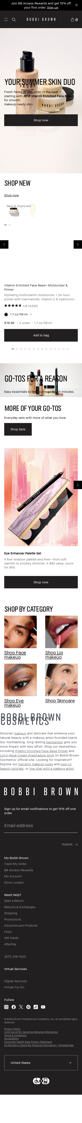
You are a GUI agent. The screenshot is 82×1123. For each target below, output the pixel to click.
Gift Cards (11, 938)
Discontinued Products (21, 925)
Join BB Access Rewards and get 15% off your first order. (41, 5)
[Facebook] (14, 1007)
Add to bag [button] (41, 335)
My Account (13, 876)
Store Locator (14, 882)
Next (78, 244)
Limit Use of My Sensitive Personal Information (31, 1032)
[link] (74, 19)
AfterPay (10, 944)
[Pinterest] (28, 1007)
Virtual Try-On (14, 987)
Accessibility (11, 1038)
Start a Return (14, 900)
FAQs (8, 932)
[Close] (76, 5)
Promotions (12, 919)
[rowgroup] (41, 655)
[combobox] (41, 1062)
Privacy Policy (12, 1028)
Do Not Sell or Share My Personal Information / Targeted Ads (39, 1045)
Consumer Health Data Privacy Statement (28, 1041)
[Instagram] (6, 1007)
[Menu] (6, 19)
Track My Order (15, 864)
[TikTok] (36, 1007)
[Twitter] (21, 1007)
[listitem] (41, 272)
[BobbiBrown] (41, 19)
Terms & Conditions (15, 1035)
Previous (4, 244)
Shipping (10, 913)
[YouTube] (43, 1007)
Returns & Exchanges (20, 907)
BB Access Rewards (18, 870)
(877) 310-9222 (15, 956)
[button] (6, 19)
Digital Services (15, 981)
